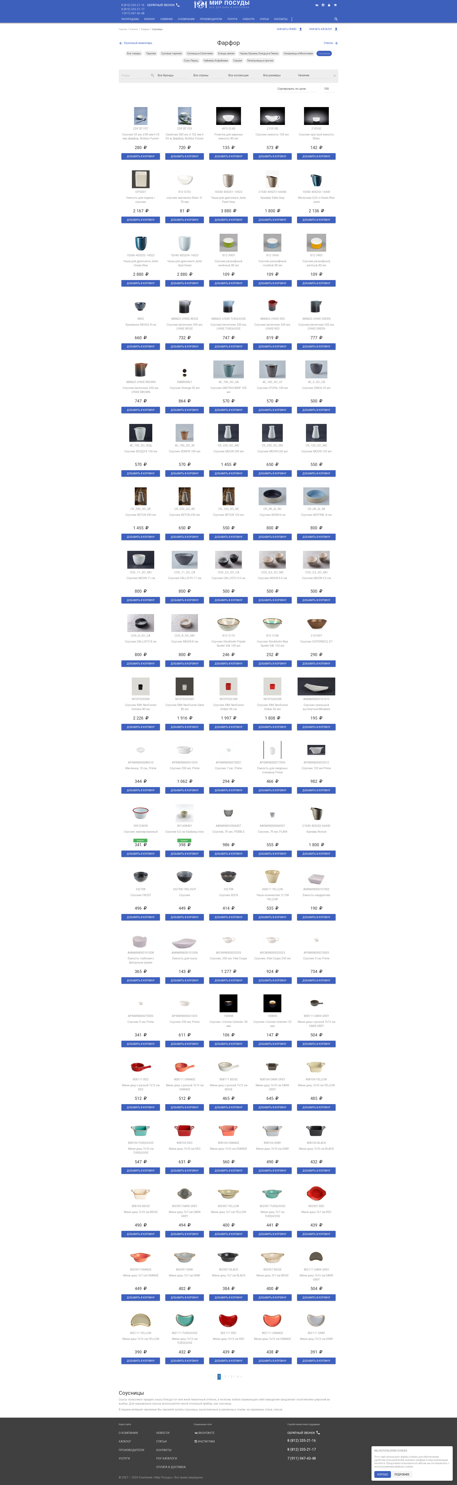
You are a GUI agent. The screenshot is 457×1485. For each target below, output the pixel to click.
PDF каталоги (166, 1458)
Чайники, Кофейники (216, 60)
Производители (211, 19)
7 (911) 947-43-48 (132, 13)
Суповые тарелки (171, 53)
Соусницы (324, 53)
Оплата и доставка (171, 1467)
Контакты (280, 19)
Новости (248, 19)
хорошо (382, 1474)
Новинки (166, 19)
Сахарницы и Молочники (298, 53)
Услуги (232, 19)
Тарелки (151, 53)
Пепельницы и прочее (260, 60)
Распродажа (130, 19)
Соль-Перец (191, 60)
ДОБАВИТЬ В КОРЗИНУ (141, 156)
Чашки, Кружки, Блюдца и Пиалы (259, 53)
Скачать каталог (323, 29)
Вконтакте (206, 1433)
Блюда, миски (226, 53)
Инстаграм (206, 1441)
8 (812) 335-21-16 (132, 5)
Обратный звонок (163, 5)
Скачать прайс (290, 29)
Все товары (134, 53)
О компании (186, 19)
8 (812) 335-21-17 (132, 9)
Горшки (237, 60)
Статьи (264, 19)
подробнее (402, 1474)
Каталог (149, 19)
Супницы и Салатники (200, 53)
